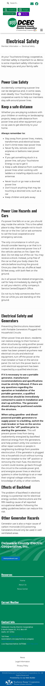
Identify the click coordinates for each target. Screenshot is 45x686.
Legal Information (22, 662)
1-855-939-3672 (7, 641)
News (22, 657)
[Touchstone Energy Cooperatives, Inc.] (22, 682)
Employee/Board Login (11, 558)
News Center (22, 589)
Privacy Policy (22, 666)
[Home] (22, 24)
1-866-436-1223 (15, 636)
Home (22, 581)
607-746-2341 (32, 644)
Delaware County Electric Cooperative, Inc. (22, 544)
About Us (22, 585)
